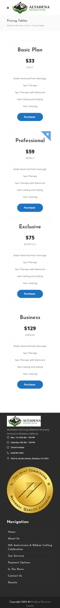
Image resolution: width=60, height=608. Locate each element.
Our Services (16, 556)
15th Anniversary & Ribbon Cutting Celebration (30, 547)
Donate (12, 582)
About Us (14, 538)
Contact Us (15, 576)
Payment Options (19, 562)
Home (11, 532)
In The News (16, 569)
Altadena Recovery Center (18, 26)
